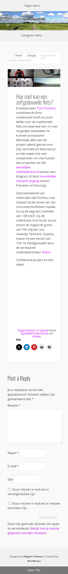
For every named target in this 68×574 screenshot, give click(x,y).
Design (32, 55)
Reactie (14, 405)
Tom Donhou (46, 108)
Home (18, 55)
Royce (46, 252)
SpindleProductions (34, 333)
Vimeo (36, 336)
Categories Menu (31, 35)
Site (10, 479)
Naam (13, 453)
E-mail (13, 466)
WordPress (34, 561)
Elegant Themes (33, 556)
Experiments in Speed (33, 330)
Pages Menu (32, 5)
